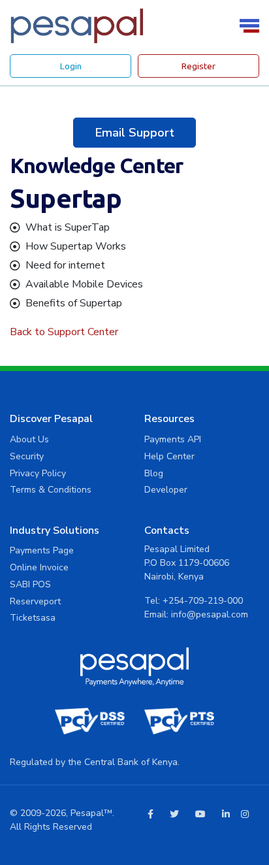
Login (71, 66)
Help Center (169, 456)
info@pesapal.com (209, 614)
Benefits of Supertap (73, 303)
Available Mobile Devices (84, 284)
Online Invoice (39, 567)
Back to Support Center (64, 332)
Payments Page (42, 550)
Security (27, 456)
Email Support (134, 132)
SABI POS (30, 584)
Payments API (172, 439)
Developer (165, 489)
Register (198, 66)
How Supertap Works (75, 246)
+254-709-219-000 (203, 601)
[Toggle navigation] (251, 26)
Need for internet (65, 265)
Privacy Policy (38, 473)
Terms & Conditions (50, 489)
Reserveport (35, 601)
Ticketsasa (32, 618)
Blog (153, 473)
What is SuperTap (67, 227)
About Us (29, 439)
